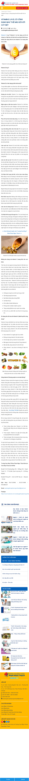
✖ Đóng (25, 386)
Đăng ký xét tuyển (22, 8)
